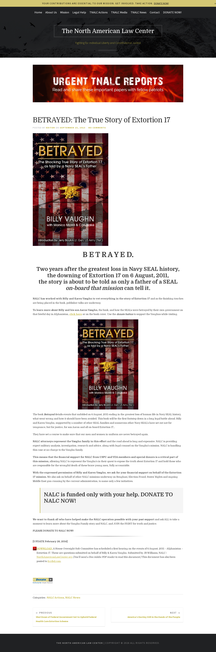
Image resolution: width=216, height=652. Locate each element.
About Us (51, 12)
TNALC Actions (98, 12)
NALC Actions (55, 597)
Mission (64, 12)
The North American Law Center (108, 31)
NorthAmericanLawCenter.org (54, 557)
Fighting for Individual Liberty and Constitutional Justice (108, 43)
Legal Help (79, 12)
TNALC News (138, 12)
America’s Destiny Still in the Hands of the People (154, 614)
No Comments (97, 127)
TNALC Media (119, 12)
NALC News (72, 597)
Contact (155, 12)
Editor (50, 127)
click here (75, 314)
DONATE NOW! (172, 12)
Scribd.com (54, 561)
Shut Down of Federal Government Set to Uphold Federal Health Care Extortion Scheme (66, 617)
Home (38, 12)
